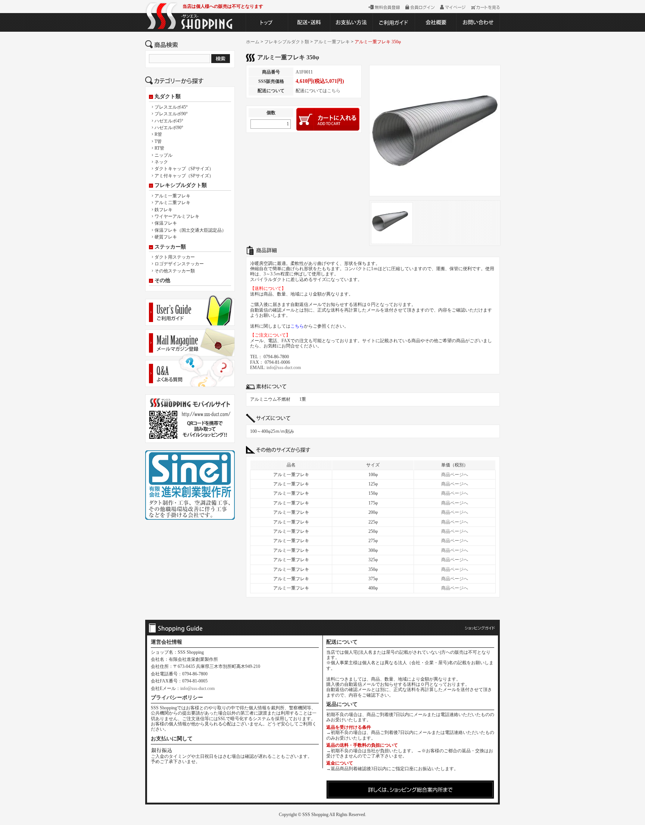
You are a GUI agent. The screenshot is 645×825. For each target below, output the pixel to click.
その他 (162, 280)
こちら (333, 90)
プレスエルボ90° (171, 113)
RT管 (159, 148)
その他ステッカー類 (175, 271)
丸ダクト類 (168, 96)
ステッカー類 (170, 247)
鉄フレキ (163, 209)
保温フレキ (166, 223)
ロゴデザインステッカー (179, 263)
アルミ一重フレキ (172, 196)
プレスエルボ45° (171, 107)
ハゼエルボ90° (169, 127)
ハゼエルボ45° (169, 121)
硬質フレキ (166, 237)
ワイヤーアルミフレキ (177, 216)
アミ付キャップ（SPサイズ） (184, 175)
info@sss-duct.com (284, 367)
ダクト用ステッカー (175, 257)
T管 (158, 141)
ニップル (163, 155)
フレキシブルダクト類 (181, 185)
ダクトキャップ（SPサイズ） (184, 168)
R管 (158, 134)
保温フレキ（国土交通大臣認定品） (190, 230)
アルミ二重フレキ (172, 202)
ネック (161, 162)
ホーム (252, 41)
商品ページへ (454, 474)
